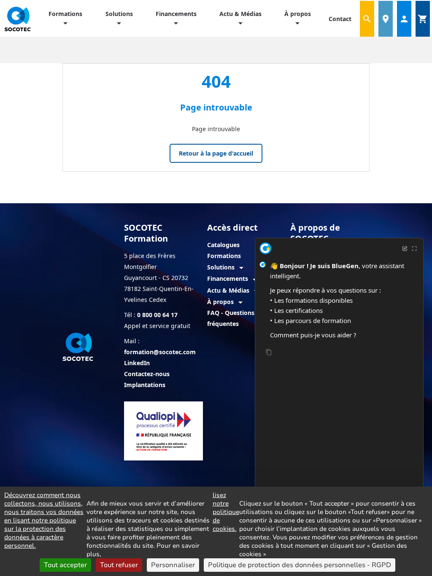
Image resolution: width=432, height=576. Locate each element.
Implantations (144, 385)
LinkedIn (137, 363)
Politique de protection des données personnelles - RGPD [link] (299, 565)
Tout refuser (119, 565)
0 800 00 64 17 (157, 315)
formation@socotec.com (160, 352)
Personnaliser (173, 565)
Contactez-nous (147, 374)
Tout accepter (65, 565)
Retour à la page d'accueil (216, 153)
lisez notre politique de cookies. (226, 512)
